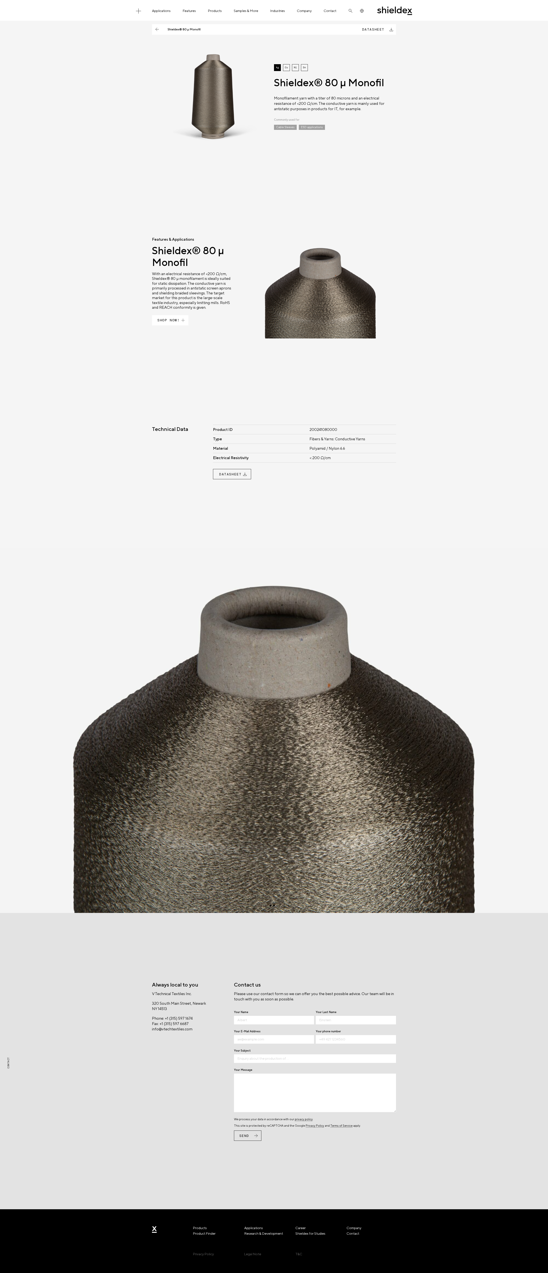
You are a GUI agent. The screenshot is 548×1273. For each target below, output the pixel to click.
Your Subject (242, 1050)
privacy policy (304, 1119)
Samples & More (246, 11)
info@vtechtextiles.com (172, 1029)
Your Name (241, 1012)
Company (304, 11)
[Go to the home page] (394, 11)
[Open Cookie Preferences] (9, 1268)
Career (300, 1228)
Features (189, 11)
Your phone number (328, 1031)
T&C (298, 1254)
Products (215, 11)
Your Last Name (326, 1012)
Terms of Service (341, 1125)
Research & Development (263, 1233)
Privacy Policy (315, 1125)
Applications (161, 11)
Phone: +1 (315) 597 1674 (172, 1018)
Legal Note (252, 1254)
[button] (270, 905)
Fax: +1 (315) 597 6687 (170, 1023)
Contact (330, 11)
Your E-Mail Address (247, 1031)
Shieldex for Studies (310, 1233)
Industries (277, 11)
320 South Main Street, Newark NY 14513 (179, 1006)
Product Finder (204, 1233)
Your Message (243, 1069)
